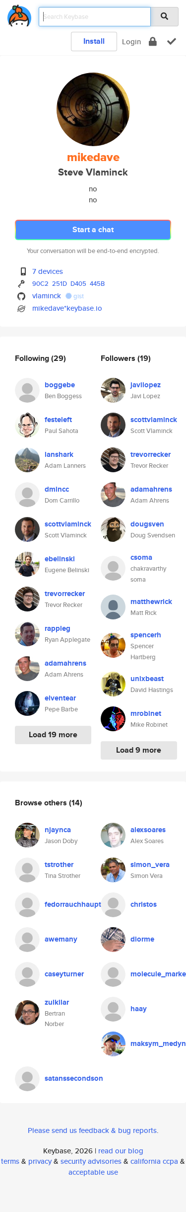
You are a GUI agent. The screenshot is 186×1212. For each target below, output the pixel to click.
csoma (141, 557)
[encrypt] (153, 41)
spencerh (145, 634)
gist (78, 296)
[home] (19, 13)
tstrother (59, 864)
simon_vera (150, 864)
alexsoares (148, 829)
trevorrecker (65, 593)
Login (131, 41)
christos (143, 904)
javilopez (145, 384)
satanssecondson (74, 1078)
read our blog (120, 1150)
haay (138, 1008)
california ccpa (154, 1161)
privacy (40, 1161)
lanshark (59, 454)
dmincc (57, 489)
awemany (61, 939)
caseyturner (64, 973)
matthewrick (151, 601)
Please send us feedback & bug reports (92, 1130)
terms (10, 1161)
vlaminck (46, 295)
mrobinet (145, 713)
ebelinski (60, 558)
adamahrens (65, 663)
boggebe (60, 384)
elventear (60, 698)
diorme (142, 939)
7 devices (47, 271)
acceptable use (93, 1172)
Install (94, 41)
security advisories (91, 1161)
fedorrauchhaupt (73, 904)
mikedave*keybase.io (67, 308)
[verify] (171, 41)
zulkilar (57, 1002)
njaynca (58, 829)
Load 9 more (138, 750)
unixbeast (147, 678)
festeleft (58, 419)
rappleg (57, 628)
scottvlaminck (68, 524)
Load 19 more (53, 734)
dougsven (147, 524)
